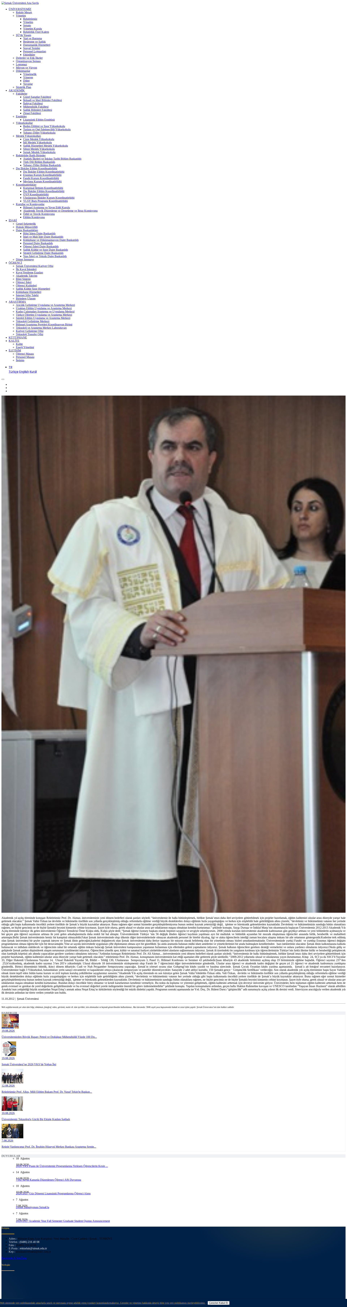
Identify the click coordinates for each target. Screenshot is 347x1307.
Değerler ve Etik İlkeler (29, 57)
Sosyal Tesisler (31, 48)
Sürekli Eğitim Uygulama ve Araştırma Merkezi (43, 318)
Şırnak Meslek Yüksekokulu (39, 152)
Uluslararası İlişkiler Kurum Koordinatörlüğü (48, 197)
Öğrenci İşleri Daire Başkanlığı (41, 246)
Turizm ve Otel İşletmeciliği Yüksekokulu (47, 129)
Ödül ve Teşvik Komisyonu (39, 213)
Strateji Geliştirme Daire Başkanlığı (43, 253)
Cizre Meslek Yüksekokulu (38, 139)
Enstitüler (21, 116)
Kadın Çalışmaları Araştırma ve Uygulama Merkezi (45, 311)
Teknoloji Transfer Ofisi (29, 334)
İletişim (20, 360)
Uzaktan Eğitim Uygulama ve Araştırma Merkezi (44, 308)
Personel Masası (25, 357)
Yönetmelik (30, 74)
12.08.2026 (8, 1085)
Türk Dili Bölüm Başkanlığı (39, 161)
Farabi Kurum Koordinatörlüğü (41, 178)
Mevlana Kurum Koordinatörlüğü (42, 181)
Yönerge (28, 77)
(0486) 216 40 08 (29, 1241)
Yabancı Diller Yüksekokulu (39, 132)
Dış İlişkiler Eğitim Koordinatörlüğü (36, 168)
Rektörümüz (30, 18)
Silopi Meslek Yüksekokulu (39, 148)
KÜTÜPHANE (18, 337)
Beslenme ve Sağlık (34, 41)
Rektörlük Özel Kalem (36, 31)
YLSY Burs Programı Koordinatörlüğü (45, 200)
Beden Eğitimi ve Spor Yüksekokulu (44, 126)
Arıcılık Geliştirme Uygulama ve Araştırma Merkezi (45, 305)
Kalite (19, 344)
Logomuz (21, 64)
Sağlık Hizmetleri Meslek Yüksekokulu (45, 145)
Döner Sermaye (25, 259)
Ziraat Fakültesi (32, 113)
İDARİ (13, 220)
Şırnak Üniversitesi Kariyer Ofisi (34, 266)
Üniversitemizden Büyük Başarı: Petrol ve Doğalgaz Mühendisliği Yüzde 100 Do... (49, 1036)
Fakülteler (21, 93)
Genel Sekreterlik (26, 223)
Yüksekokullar (24, 122)
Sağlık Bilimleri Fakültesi (37, 109)
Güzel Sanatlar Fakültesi (37, 96)
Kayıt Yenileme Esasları (29, 272)
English (24, 372)
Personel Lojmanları (34, 51)
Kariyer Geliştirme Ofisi (29, 331)
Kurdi (33, 372)
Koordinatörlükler (26, 184)
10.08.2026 (8, 1113)
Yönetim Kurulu (32, 28)
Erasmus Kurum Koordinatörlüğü (42, 174)
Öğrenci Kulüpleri (26, 285)
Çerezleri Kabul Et (218, 1303)
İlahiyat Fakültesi (33, 103)
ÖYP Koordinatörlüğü (36, 194)
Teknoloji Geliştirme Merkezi (32, 321)
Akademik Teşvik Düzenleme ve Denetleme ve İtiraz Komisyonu (60, 210)
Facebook (7, 1257)
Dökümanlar (23, 70)
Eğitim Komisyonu (34, 217)
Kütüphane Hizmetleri (28, 292)
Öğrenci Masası (25, 353)
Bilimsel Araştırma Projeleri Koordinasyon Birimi (44, 324)
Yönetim (21, 15)
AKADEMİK (17, 90)
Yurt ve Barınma (32, 38)
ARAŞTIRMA (17, 301)
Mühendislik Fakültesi (35, 106)
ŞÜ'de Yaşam (23, 35)
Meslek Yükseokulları (28, 135)
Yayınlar (28, 83)
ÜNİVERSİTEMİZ (20, 9)
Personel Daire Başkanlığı (38, 243)
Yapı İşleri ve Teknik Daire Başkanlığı (45, 256)
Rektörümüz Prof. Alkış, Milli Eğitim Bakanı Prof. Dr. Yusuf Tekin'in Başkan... (47, 1091)
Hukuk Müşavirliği (27, 226)
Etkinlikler (29, 54)
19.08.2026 (8, 1030)
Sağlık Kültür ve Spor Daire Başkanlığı (45, 249)
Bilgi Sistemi (23, 279)
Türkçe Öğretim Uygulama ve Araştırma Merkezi (44, 314)
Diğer (26, 80)
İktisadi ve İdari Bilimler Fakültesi (42, 100)
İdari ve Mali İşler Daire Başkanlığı (43, 236)
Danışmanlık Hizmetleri (36, 44)
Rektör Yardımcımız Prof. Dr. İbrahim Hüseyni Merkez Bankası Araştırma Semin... (49, 1146)
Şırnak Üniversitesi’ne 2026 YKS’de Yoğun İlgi (29, 1064)
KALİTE (14, 340)
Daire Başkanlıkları (27, 230)
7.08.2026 (7, 1140)
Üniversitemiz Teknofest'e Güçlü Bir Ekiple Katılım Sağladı (36, 1119)
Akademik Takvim (26, 275)
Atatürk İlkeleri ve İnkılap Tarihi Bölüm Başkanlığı (52, 158)
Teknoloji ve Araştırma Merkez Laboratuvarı (41, 327)
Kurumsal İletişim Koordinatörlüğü (43, 187)
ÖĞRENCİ (15, 262)
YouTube (21, 1257)
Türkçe (13, 372)
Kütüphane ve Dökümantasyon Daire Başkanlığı (51, 239)
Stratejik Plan (23, 87)
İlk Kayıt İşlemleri (26, 269)
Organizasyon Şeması (28, 61)
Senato (27, 25)
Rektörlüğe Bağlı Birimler (31, 155)
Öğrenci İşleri (23, 282)
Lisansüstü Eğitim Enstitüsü (39, 119)
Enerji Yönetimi (25, 347)
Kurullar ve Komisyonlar (30, 204)
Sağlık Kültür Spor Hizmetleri (33, 288)
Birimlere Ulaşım (25, 298)
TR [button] (10, 367)
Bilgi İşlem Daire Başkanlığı (39, 233)
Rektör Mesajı (24, 12)
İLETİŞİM (15, 350)
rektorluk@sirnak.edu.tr (33, 1248)
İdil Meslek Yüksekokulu (37, 142)
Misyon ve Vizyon (26, 67)
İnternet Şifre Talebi (27, 295)
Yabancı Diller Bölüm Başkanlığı (42, 165)
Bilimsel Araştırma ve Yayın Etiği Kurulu (46, 207)
